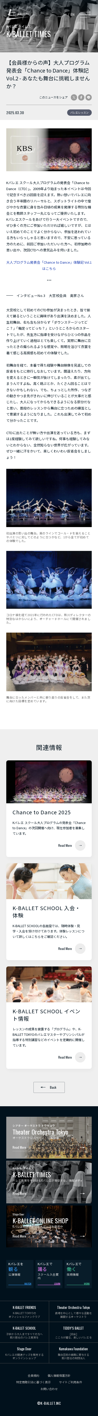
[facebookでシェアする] (81, 97)
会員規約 (33, 1375)
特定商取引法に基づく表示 (33, 1382)
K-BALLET (18, 14)
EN (72, 14)
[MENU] (85, 14)
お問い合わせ (49, 1389)
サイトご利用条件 (70, 1382)
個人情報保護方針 (59, 1375)
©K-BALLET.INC (49, 1403)
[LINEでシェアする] (88, 97)
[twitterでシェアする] (74, 97)
